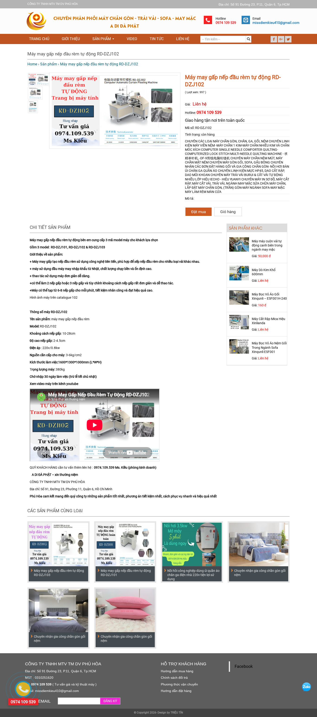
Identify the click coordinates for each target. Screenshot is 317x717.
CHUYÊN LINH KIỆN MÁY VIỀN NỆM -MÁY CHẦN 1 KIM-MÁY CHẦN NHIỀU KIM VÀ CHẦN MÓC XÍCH (237, 145)
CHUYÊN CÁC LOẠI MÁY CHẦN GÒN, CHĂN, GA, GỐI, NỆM (226, 141)
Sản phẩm (102, 39)
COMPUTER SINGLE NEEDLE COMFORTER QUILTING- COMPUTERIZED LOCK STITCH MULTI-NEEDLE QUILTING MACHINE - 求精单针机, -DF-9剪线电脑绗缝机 (236, 154)
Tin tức (157, 39)
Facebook (244, 666)
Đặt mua (198, 211)
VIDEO (132, 39)
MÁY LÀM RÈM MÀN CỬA (203, 192)
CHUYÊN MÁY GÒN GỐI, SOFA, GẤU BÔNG (240, 162)
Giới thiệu (71, 39)
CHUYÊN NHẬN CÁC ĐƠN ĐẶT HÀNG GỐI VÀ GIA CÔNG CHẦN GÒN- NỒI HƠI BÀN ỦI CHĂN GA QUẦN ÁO (237, 166)
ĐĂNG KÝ (110, 701)
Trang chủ (39, 39)
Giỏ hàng (228, 211)
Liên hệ (182, 39)
